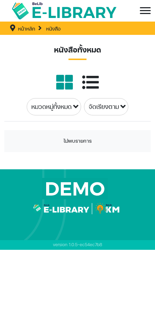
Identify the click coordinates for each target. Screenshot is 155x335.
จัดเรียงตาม (104, 106)
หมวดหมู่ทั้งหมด (51, 106)
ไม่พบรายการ (77, 140)
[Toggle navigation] (145, 11)
